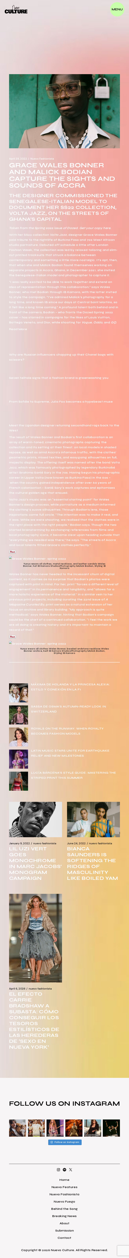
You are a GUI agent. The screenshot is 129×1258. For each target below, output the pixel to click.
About (65, 1223)
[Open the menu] (117, 9)
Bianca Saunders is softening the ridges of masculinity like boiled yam (92, 863)
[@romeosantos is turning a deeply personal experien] (73, 1128)
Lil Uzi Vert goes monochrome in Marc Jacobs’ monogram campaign (35, 863)
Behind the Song (64, 1209)
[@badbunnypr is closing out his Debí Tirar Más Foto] (36, 1128)
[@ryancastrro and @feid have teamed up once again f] (111, 1128)
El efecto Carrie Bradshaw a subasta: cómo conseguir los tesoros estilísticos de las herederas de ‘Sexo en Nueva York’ (34, 1020)
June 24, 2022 (76, 843)
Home (64, 1180)
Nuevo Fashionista (42, 158)
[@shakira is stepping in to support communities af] (55, 1128)
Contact (64, 1238)
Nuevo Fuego (64, 1201)
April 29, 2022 (18, 158)
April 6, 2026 (17, 988)
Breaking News (64, 1216)
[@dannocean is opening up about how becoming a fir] (17, 1128)
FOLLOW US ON (40, 1103)
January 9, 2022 (19, 843)
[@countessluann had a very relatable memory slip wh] (92, 1128)
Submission (64, 1230)
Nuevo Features (64, 1187)
